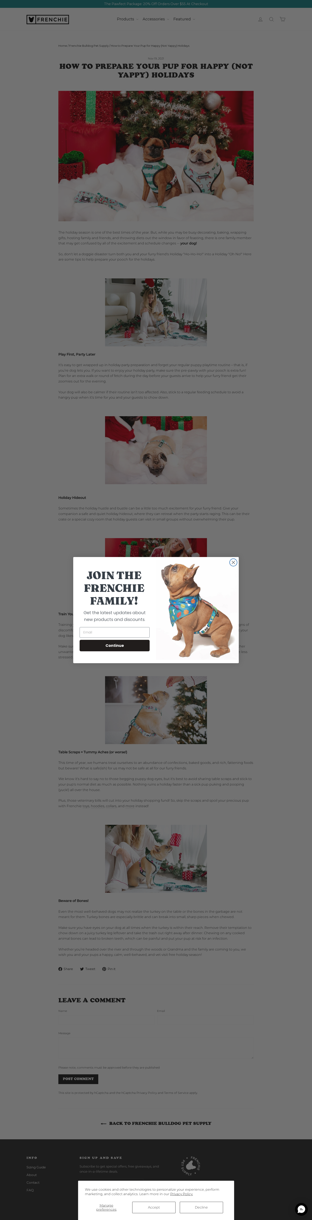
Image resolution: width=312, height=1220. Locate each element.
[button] (301, 1209)
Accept (154, 1207)
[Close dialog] (233, 562)
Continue (114, 645)
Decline (201, 1207)
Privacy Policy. (181, 1194)
